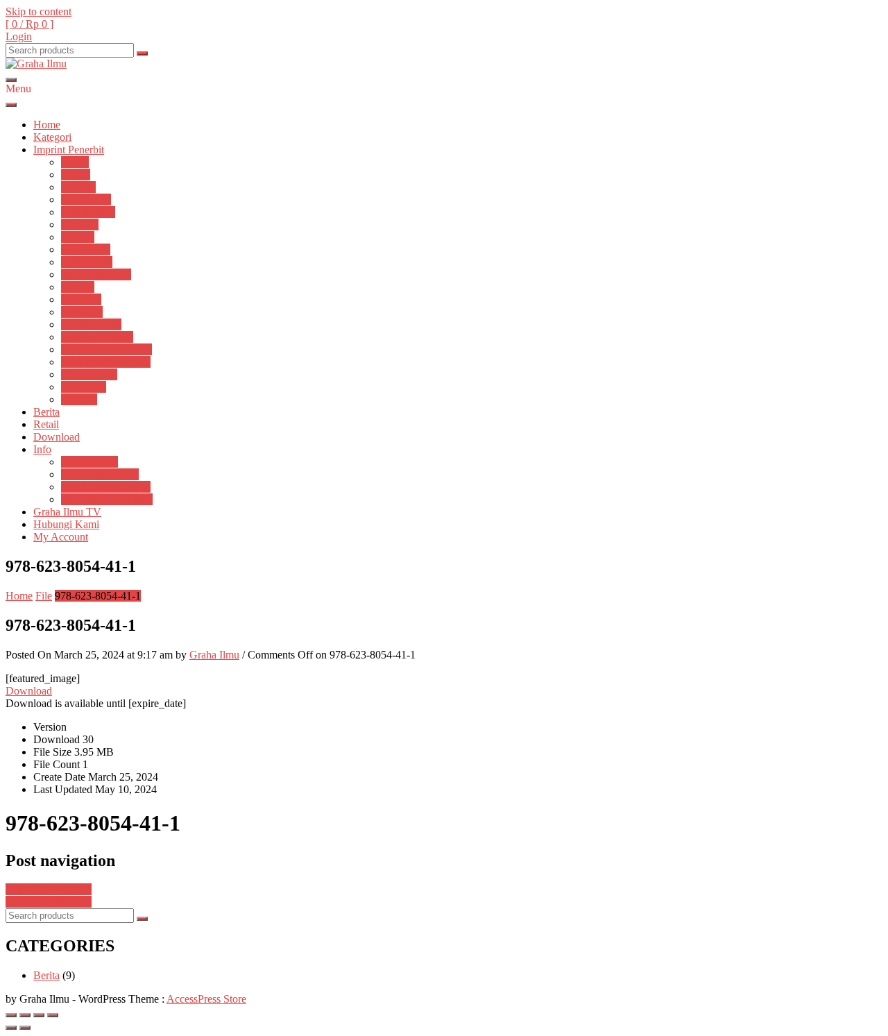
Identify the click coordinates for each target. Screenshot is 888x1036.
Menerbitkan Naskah (107, 499)
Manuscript (85, 249)
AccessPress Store (206, 999)
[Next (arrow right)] (25, 1028)
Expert (75, 174)
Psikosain (82, 312)
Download (56, 437)
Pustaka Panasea (97, 337)
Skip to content (38, 11)
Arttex (75, 162)
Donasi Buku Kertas (106, 487)
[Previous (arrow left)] (11, 1028)
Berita (46, 412)
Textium (79, 399)
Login (19, 36)
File (43, 596)
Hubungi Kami (66, 524)
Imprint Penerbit (68, 149)
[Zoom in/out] (52, 1015)
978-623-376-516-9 (49, 889)
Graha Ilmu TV (67, 512)
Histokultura (88, 212)
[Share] (25, 1015)
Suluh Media (89, 374)
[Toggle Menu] (11, 105)
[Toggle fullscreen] (38, 1015)
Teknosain (83, 387)
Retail (46, 424)
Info (42, 449)
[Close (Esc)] (11, 1015)
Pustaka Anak (91, 324)
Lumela (77, 237)
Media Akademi (96, 274)
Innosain (80, 224)
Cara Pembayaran (100, 474)
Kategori (52, 137)
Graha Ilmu (86, 199)
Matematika (86, 262)
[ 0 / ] (29, 24)
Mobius (77, 287)
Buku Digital (89, 462)
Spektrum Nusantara (106, 362)
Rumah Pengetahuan (106, 349)
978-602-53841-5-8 (49, 902)
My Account (60, 537)
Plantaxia (81, 299)
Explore (78, 187)
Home (46, 124)
